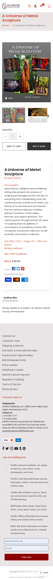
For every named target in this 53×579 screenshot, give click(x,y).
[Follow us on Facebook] (14, 269)
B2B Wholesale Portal (14, 360)
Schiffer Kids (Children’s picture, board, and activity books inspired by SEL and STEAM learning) (29, 496)
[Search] (29, 6)
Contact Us (8, 336)
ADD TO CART (14, 146)
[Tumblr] (20, 448)
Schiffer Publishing (34, 571)
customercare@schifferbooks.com (18, 431)
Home (5, 25)
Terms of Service (11, 384)
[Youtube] (16, 448)
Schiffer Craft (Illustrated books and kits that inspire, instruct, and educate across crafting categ (29, 482)
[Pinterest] (24, 448)
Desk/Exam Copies (12, 370)
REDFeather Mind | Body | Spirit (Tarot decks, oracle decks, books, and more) (29, 508)
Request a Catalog (13, 379)
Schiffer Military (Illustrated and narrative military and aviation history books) (29, 518)
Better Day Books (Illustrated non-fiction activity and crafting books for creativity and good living (29, 529)
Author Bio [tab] (10, 297)
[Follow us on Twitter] (18, 269)
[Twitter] (7, 448)
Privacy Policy (15, 577)
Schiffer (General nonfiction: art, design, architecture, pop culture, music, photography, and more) (29, 468)
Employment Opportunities (17, 355)
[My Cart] (41, 6)
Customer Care (11, 341)
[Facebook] (3, 448)
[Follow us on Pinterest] (23, 269)
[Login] (35, 6)
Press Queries (9, 365)
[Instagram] (11, 448)
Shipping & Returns (13, 346)
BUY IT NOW (39, 146)
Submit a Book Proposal (15, 375)
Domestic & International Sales (19, 350)
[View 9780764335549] (13, 115)
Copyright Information (33, 577)
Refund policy (10, 389)
